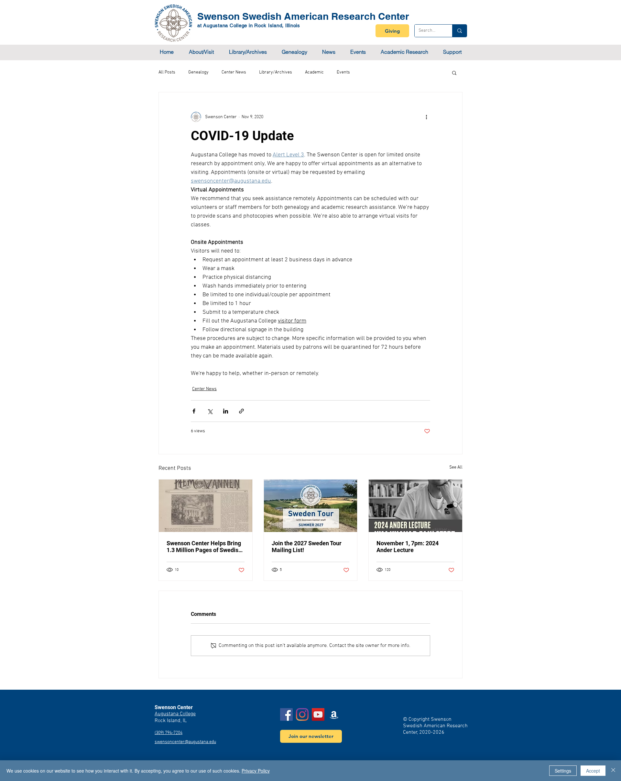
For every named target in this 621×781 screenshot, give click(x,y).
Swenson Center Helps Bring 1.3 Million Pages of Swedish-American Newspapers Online (205, 546)
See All (456, 467)
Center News (234, 72)
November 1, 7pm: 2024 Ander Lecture (407, 546)
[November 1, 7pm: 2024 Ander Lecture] (415, 506)
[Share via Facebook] (194, 411)
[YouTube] (318, 714)
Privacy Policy (256, 770)
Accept (593, 770)
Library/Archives (275, 72)
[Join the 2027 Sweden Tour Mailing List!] (310, 506)
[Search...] (459, 31)
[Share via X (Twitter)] (210, 411)
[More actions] (426, 117)
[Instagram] (302, 714)
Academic (314, 72)
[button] (201, 52)
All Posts (166, 72)
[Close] (613, 770)
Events (343, 72)
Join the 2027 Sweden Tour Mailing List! (307, 546)
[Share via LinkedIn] (226, 411)
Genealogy (198, 72)
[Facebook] (286, 714)
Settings (563, 770)
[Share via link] (241, 411)
